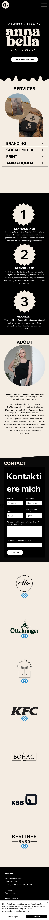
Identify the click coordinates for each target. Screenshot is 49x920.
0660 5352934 (11, 881)
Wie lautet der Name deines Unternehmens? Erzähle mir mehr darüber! (23, 523)
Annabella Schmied (13, 878)
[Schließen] (46, 903)
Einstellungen (13, 916)
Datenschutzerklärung (21, 911)
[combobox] (24, 545)
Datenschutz (10, 893)
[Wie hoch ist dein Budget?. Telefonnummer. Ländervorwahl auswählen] (29, 515)
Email (9, 511)
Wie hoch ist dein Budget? (32, 510)
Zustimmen (36, 916)
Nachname (30, 498)
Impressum (9, 890)
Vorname (11, 498)
